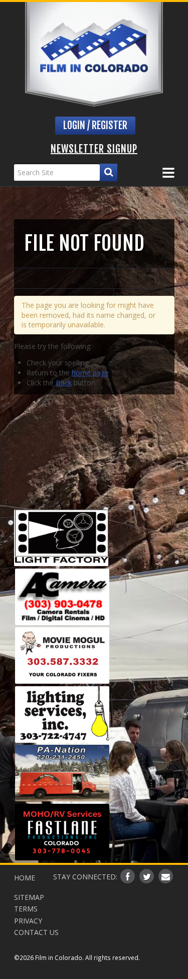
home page (90, 372)
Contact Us (36, 932)
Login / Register (95, 125)
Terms (26, 908)
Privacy (28, 920)
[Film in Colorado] (94, 54)
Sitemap (29, 897)
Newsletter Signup (94, 149)
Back (64, 382)
